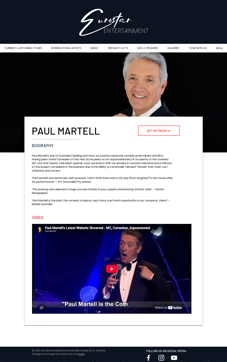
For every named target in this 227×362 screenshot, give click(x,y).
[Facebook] (148, 358)
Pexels (81, 354)
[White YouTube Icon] (174, 358)
